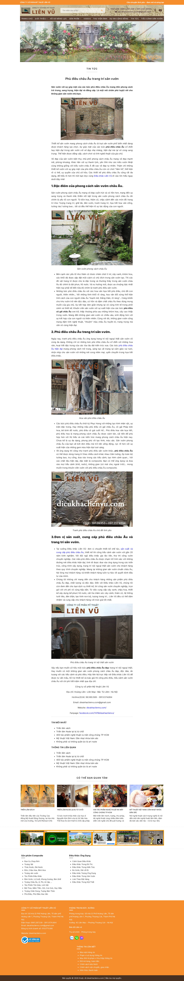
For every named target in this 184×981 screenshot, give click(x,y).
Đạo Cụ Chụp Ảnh (31, 861)
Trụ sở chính (74, 932)
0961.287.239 (127, 9)
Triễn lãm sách (63, 728)
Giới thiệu (40, 19)
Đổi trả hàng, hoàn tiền (89, 961)
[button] (160, 34)
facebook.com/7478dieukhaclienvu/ (96, 713)
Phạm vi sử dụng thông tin (91, 955)
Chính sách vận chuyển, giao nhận (94, 967)
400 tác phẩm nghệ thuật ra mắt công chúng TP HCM (82, 735)
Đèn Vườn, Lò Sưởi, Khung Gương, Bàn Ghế (42, 879)
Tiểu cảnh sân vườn (152, 19)
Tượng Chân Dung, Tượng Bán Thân (39, 891)
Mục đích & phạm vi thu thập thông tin (96, 958)
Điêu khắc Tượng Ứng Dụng (84, 873)
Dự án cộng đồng (119, 19)
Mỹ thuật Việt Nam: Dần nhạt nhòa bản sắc (77, 738)
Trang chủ (27, 19)
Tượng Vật (28, 864)
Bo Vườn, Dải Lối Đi (80, 870)
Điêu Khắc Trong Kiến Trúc (83, 867)
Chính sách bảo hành (89, 964)
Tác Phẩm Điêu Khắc (33, 876)
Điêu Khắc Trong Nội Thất (83, 882)
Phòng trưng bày (88, 932)
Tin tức (135, 19)
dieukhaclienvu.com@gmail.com (134, 11)
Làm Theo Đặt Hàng (80, 879)
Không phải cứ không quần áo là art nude (76, 741)
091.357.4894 (144, 9)
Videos (87, 19)
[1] (102, 10)
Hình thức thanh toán (89, 970)
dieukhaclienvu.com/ (96, 707)
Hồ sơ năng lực (58, 19)
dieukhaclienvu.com (37, 933)
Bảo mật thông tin (87, 952)
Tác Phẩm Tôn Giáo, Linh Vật (36, 885)
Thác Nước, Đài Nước (33, 867)
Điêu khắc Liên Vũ (103, 176)
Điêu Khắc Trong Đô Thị (82, 864)
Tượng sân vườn (31, 873)
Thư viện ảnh (100, 19)
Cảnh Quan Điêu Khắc (81, 861)
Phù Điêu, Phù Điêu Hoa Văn (36, 894)
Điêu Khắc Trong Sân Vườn (83, 876)
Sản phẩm (74, 19)
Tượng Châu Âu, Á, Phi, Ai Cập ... (38, 882)
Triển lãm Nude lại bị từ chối (70, 731)
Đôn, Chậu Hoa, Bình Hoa (35, 870)
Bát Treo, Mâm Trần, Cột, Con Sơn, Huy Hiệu (43, 888)
